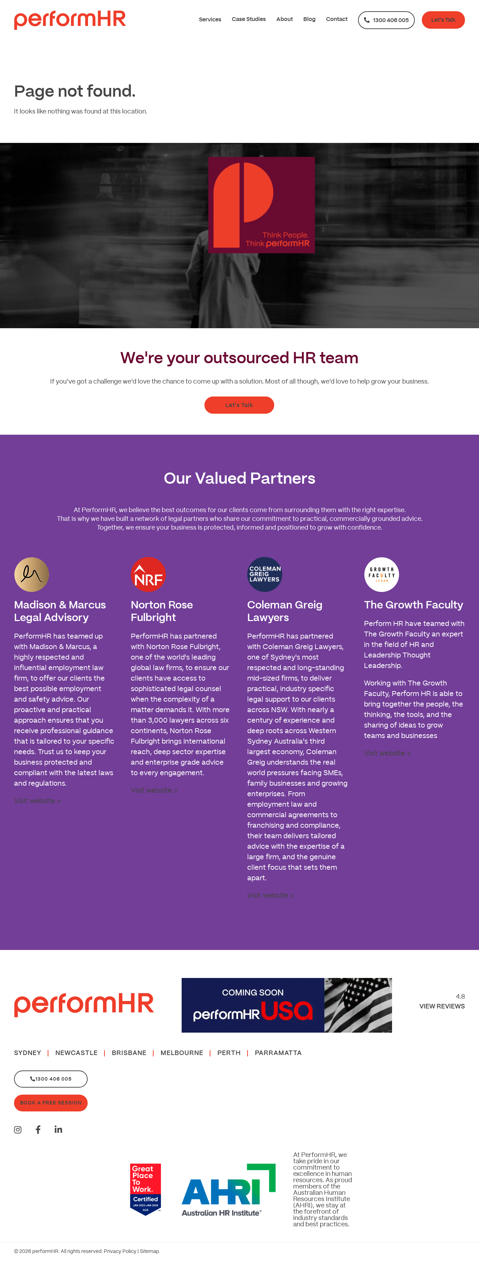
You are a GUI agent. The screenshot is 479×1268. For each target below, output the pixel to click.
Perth (229, 1053)
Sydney (27, 1053)
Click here (353, 290)
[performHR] (70, 20)
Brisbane (129, 1053)
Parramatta (278, 1053)
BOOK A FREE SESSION (51, 1103)
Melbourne (182, 1053)
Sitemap (149, 1251)
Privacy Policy (120, 1251)
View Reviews (442, 1007)
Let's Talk (443, 20)
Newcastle (76, 1053)
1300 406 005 (391, 20)
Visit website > (37, 801)
